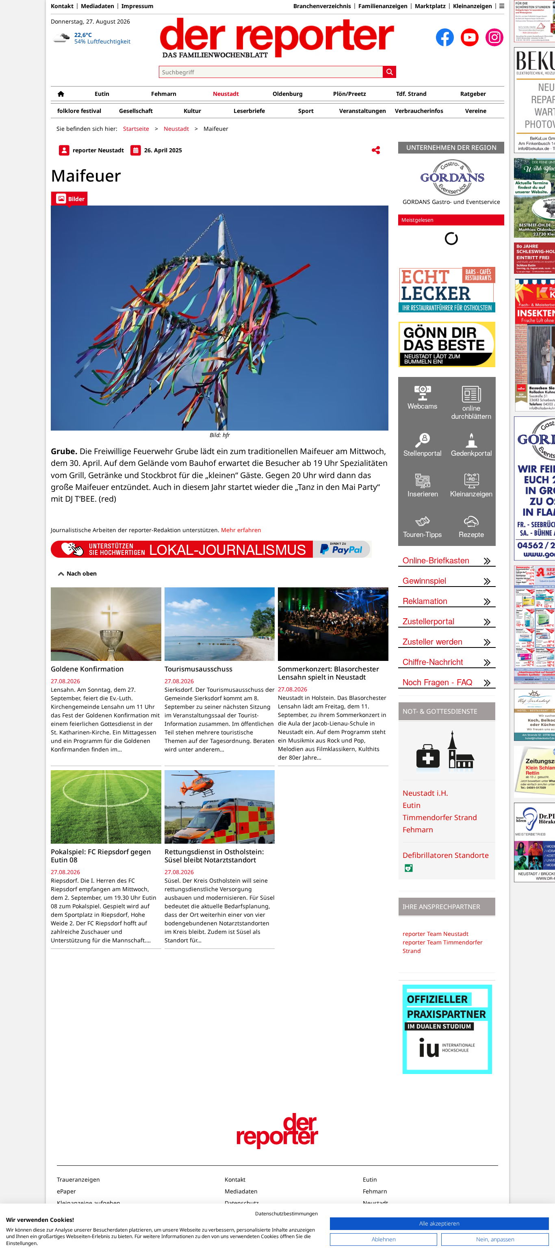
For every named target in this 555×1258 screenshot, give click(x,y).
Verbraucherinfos (419, 111)
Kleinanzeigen (472, 6)
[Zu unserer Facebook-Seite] (445, 37)
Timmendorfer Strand (440, 817)
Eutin (102, 93)
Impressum (137, 6)
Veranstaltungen (362, 111)
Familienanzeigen (383, 6)
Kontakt (62, 6)
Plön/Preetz (349, 93)
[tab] (69, 198)
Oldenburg (288, 93)
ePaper (66, 1191)
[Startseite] (61, 93)
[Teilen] (375, 150)
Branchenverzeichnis (322, 6)
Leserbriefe (249, 111)
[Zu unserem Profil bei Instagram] (494, 37)
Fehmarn (163, 93)
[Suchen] (389, 72)
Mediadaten (97, 6)
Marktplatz (430, 6)
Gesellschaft (136, 111)
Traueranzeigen (78, 1179)
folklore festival (79, 111)
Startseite (136, 128)
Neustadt (226, 93)
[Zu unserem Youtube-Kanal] (470, 37)
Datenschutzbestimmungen (286, 1213)
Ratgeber (473, 93)
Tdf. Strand (411, 93)
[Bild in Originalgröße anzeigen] (219, 318)
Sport (306, 111)
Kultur (192, 111)
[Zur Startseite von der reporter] (277, 37)
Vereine (475, 111)
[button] (501, 6)
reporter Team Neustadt (435, 934)
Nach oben (81, 573)
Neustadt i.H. (425, 793)
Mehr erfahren (241, 530)
